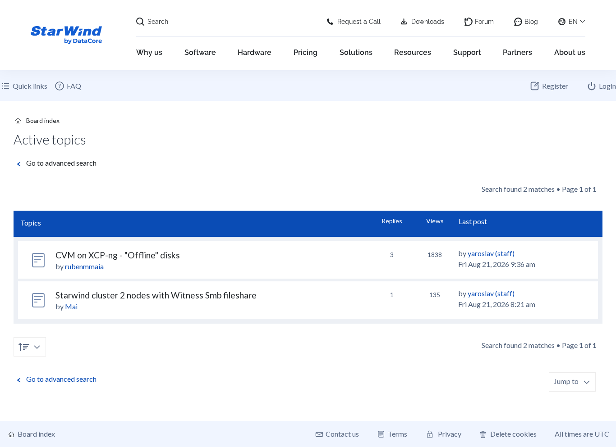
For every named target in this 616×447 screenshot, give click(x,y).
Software (200, 52)
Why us (149, 52)
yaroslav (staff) (491, 253)
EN (573, 21)
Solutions (356, 52)
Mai (71, 306)
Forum (484, 21)
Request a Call (359, 21)
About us (569, 52)
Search (157, 21)
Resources (412, 52)
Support (467, 52)
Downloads (427, 21)
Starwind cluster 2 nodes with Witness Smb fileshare (156, 295)
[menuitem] (67, 86)
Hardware (254, 52)
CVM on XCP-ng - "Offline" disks (117, 255)
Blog (531, 21)
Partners (517, 52)
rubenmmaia (84, 266)
